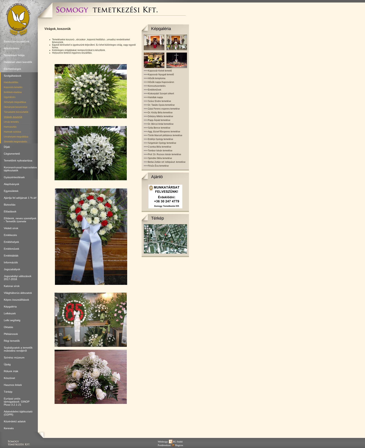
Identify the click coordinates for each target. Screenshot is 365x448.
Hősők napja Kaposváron (161, 82)
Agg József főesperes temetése (164, 131)
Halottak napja (155, 97)
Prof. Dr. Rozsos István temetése (164, 154)
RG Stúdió (177, 441)
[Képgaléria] (165, 67)
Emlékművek (154, 89)
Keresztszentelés (157, 86)
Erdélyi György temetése (160, 139)
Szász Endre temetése (159, 101)
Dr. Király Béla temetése (160, 112)
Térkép (157, 218)
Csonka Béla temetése (159, 146)
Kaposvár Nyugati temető (161, 74)
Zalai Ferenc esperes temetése (164, 108)
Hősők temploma (156, 78)
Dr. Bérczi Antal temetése (161, 124)
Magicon (179, 445)
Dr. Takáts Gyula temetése (161, 105)
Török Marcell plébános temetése (165, 135)
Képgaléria (161, 28)
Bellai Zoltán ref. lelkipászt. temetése (167, 162)
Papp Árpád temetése (159, 120)
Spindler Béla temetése (160, 158)
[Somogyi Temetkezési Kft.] (107, 14)
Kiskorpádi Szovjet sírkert (161, 93)
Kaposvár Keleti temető (160, 70)
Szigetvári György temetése (162, 143)
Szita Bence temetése (159, 127)
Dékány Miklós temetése (160, 116)
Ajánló (157, 176)
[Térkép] (165, 252)
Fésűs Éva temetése (158, 165)
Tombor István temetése (160, 150)
